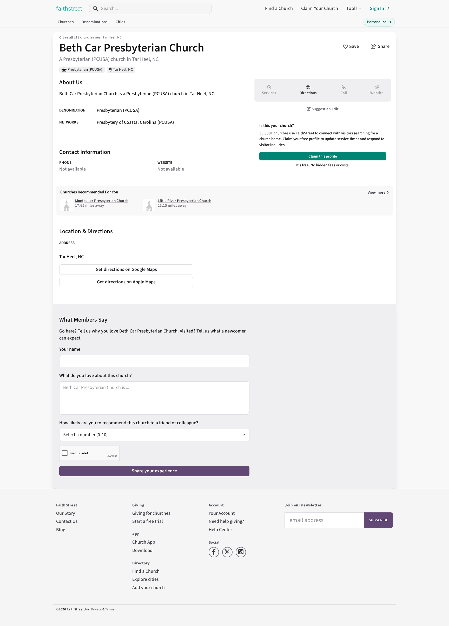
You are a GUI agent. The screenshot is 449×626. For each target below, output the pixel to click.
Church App (143, 542)
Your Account (222, 513)
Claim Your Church (319, 8)
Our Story (65, 513)
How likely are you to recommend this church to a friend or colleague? (128, 423)
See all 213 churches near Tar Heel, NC (92, 37)
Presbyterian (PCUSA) (85, 69)
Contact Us (67, 521)
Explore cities (145, 579)
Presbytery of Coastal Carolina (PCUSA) (135, 123)
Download (142, 550)
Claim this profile (322, 156)
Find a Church (279, 8)
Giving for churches (151, 513)
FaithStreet (69, 8)
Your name (69, 349)
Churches (66, 22)
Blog (60, 529)
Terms (109, 609)
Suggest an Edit (325, 109)
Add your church (148, 587)
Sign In (377, 8)
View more (377, 192)
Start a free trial (147, 521)
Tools (352, 8)
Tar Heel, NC (123, 69)
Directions (308, 93)
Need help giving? (226, 521)
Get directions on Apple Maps (126, 282)
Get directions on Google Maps (126, 269)
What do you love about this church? (95, 375)
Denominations (94, 22)
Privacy (96, 609)
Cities (120, 22)
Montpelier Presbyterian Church (101, 201)
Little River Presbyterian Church (184, 201)
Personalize (379, 22)
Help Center (220, 529)
